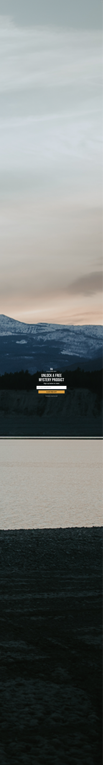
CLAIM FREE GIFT (51, 392)
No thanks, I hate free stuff (51, 396)
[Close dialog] (102, 1)
